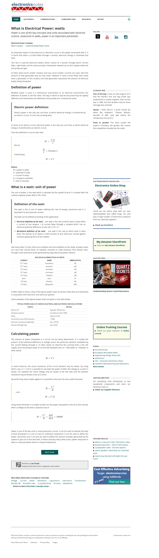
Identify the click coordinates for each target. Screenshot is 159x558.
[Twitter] (97, 37)
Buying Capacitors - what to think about (111, 445)
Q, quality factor (44, 483)
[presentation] (50, 141)
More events (98, 366)
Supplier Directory (112, 389)
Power (32, 480)
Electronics (29, 19)
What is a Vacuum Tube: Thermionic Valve (112, 442)
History (100, 19)
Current (23, 480)
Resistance (42, 480)
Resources (86, 19)
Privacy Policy (45, 542)
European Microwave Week (106, 352)
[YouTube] (107, 37)
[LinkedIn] (116, 37)
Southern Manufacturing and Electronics (112, 363)
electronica (99, 358)
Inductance (67, 480)
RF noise (57, 483)
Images (55, 542)
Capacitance (54, 480)
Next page (49, 452)
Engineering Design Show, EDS (107, 355)
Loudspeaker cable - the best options (110, 447)
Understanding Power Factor (37, 46)
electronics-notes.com (122, 535)
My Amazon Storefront (115, 245)
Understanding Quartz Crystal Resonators (111, 291)
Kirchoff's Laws (29, 483)
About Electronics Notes (19, 542)
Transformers (80, 480)
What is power (17, 46)
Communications (47, 19)
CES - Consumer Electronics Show (109, 361)
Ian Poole (35, 463)
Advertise (34, 542)
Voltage (14, 480)
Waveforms (67, 483)
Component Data (68, 19)
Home (16, 19)
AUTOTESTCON (101, 350)
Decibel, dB (15, 483)
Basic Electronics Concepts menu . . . (36, 486)
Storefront (108, 225)
